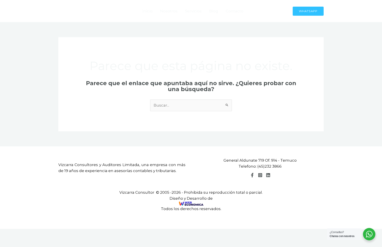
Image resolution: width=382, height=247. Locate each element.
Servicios (193, 11)
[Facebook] (252, 175)
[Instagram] (260, 175)
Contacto (234, 11)
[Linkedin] (268, 175)
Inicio (147, 11)
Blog (213, 11)
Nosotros (169, 11)
